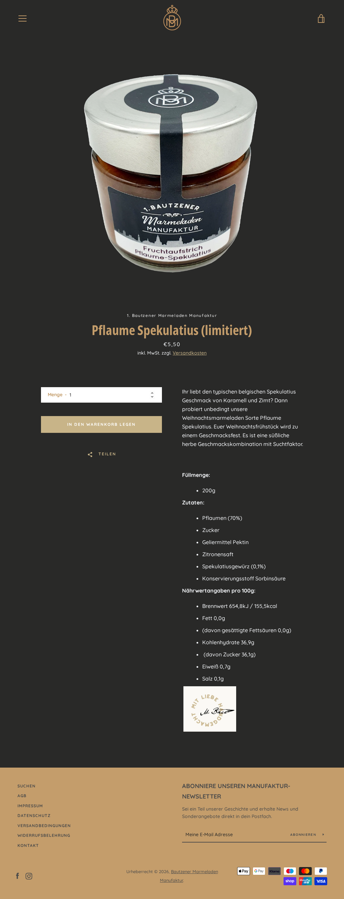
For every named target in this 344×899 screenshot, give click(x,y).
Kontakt (28, 845)
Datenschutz (34, 815)
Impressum (30, 805)
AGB (22, 795)
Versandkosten (190, 353)
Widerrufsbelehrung (43, 835)
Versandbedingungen (44, 825)
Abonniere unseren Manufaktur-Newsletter (236, 791)
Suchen (26, 785)
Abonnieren (303, 834)
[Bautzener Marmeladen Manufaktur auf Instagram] (29, 875)
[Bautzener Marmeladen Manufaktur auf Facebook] (17, 875)
